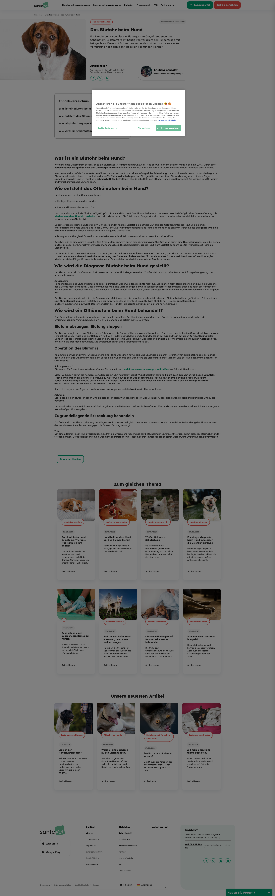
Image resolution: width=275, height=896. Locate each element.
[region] (138, 113)
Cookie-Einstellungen (107, 128)
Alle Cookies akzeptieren (168, 128)
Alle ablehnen (144, 128)
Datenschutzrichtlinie (167, 120)
